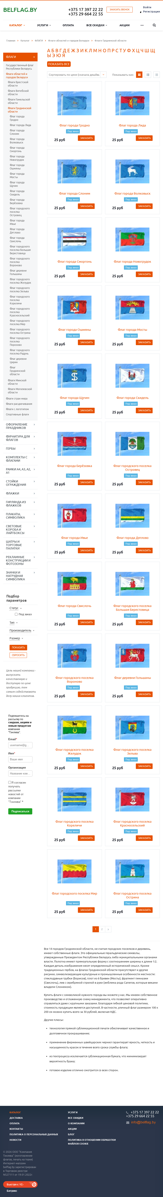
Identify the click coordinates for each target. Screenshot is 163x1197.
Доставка (16, 1118)
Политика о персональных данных (34, 1134)
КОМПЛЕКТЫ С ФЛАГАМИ (16, 459)
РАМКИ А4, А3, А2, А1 (18, 471)
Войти (147, 7)
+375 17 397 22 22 (85, 9)
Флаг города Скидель (17, 193)
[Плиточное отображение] (139, 74)
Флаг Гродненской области (17, 371)
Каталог (16, 25)
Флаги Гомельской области (19, 101)
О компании (76, 1123)
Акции (124, 25)
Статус (14, 608)
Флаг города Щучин (17, 184)
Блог (71, 1134)
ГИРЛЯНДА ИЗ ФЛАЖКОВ (16, 503)
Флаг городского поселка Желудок (20, 281)
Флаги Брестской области (18, 84)
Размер (15, 638)
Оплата (68, 25)
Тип (12, 622)
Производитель (20, 630)
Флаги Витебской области (18, 92)
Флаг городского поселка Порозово (20, 341)
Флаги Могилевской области (20, 391)
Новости (15, 1140)
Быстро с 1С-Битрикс (15, 1185)
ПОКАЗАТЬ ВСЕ (59, 64)
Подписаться (20, 811)
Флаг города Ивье (17, 222)
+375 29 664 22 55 (85, 13)
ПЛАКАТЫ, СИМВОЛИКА (15, 515)
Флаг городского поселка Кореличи (20, 300)
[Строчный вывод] (148, 74)
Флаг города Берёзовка (17, 201)
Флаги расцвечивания (19, 403)
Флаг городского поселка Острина (20, 331)
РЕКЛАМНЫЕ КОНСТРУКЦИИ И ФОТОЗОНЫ (18, 560)
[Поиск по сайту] (154, 25)
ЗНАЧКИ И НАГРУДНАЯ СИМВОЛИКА (15, 576)
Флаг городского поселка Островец (20, 212)
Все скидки (96, 25)
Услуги (43, 25)
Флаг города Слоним (17, 132)
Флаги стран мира (16, 398)
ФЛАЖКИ (12, 493)
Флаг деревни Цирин (18, 360)
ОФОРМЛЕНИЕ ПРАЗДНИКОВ (16, 426)
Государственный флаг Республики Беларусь (20, 67)
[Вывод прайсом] (156, 74)
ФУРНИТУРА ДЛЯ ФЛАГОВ (18, 438)
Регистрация (151, 11)
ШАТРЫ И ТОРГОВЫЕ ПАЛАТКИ (14, 545)
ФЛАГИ (11, 57)
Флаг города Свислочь (17, 239)
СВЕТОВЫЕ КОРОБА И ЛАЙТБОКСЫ (15, 529)
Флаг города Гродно (17, 118)
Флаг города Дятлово (17, 231)
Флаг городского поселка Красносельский (20, 312)
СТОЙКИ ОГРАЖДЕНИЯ (16, 483)
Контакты (16, 1129)
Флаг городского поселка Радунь (20, 352)
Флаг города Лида (20, 125)
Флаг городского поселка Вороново (20, 262)
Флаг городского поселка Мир (20, 322)
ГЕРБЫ (10, 448)
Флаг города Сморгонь (17, 149)
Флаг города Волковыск (17, 141)
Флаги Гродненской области (19, 110)
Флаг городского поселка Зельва (20, 290)
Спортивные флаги (17, 414)
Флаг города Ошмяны (17, 167)
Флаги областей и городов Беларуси (17, 76)
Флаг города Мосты (17, 175)
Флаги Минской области (17, 382)
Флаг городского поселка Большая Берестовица (20, 250)
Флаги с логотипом (17, 409)
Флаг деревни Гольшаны (18, 272)
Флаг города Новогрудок (17, 158)
